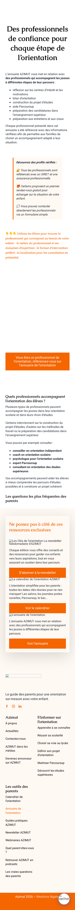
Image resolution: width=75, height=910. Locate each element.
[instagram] (13, 706)
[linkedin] (20, 706)
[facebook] (6, 706)
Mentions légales (48, 896)
